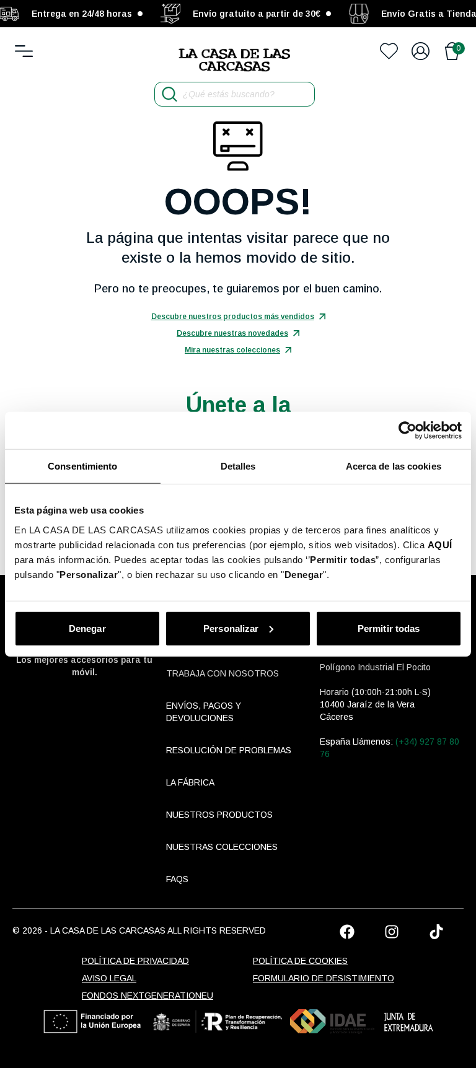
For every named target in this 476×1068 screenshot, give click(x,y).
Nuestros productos (219, 815)
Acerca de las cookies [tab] (393, 466)
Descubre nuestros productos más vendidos (232, 316)
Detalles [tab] (238, 466)
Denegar (87, 628)
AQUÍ (440, 544)
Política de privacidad (135, 961)
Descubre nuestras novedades (232, 333)
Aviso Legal (109, 978)
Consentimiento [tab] (82, 466)
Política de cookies (300, 961)
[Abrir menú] (24, 51)
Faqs (177, 879)
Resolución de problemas (228, 750)
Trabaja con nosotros (222, 673)
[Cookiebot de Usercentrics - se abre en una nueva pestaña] (407, 430)
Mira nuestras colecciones (232, 350)
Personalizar (230, 628)
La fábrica (190, 782)
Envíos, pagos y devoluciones (203, 712)
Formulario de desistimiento (323, 978)
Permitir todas (389, 628)
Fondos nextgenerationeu (147, 995)
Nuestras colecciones (222, 847)
